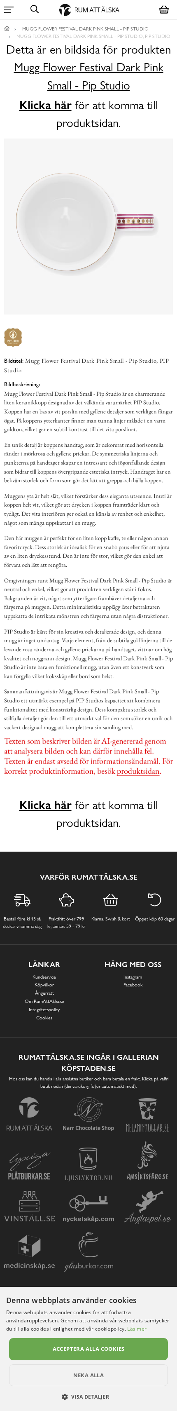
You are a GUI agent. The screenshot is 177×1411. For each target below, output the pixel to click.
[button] (88, 1397)
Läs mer (137, 1328)
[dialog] (88, 1349)
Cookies (44, 1018)
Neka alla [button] (88, 1375)
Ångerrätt (44, 993)
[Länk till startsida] (7, 29)
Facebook (132, 985)
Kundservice (44, 977)
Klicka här (45, 105)
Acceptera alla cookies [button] (89, 1348)
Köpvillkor (44, 985)
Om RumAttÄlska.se (44, 1001)
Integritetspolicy (44, 1009)
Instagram (132, 977)
